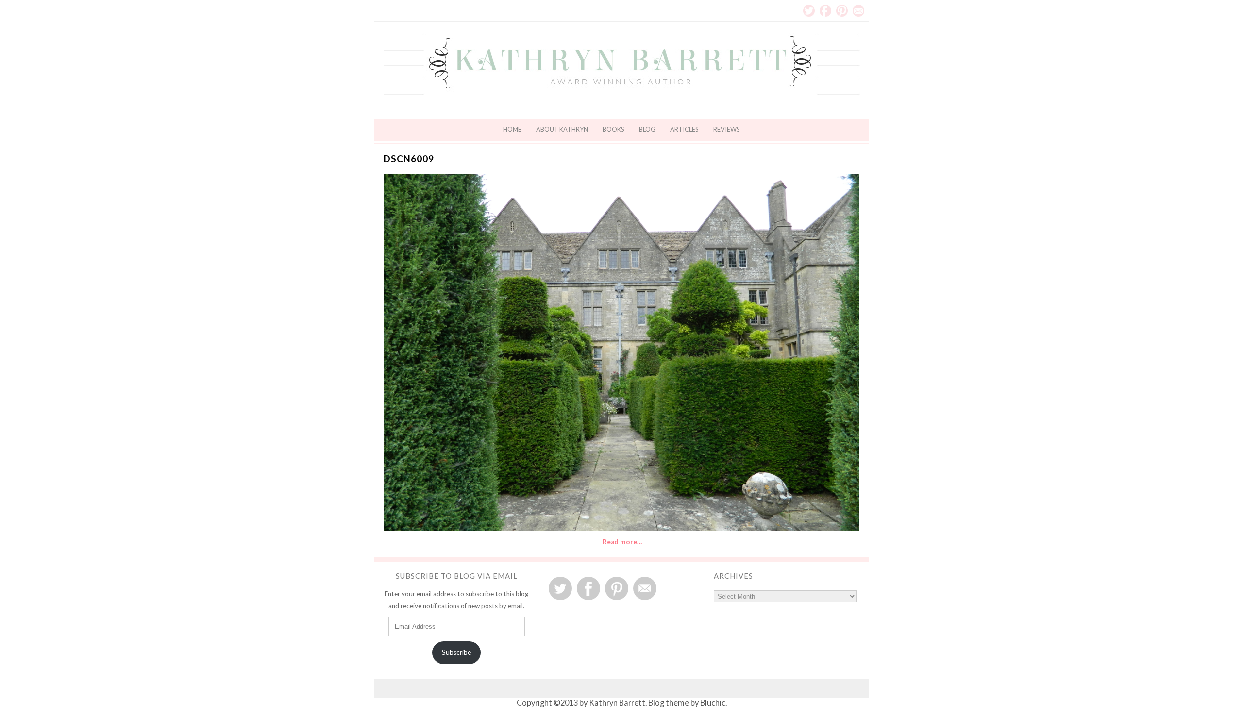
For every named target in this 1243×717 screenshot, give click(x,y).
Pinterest (842, 11)
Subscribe (456, 652)
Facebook (825, 11)
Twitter (809, 11)
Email (858, 11)
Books (613, 129)
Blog (647, 129)
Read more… (622, 542)
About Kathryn (562, 129)
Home (512, 129)
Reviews (726, 129)
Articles (684, 129)
